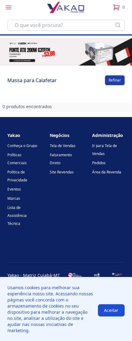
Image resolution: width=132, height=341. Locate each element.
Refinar (115, 80)
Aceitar (111, 310)
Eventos (14, 189)
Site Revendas (62, 172)
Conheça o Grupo (22, 145)
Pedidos (99, 162)
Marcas (13, 198)
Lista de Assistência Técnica (17, 215)
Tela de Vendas (63, 145)
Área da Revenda (106, 172)
